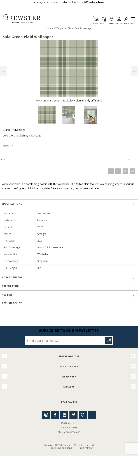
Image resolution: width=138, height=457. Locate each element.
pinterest (125, 171)
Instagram (46, 415)
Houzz (83, 415)
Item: (6, 145)
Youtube (64, 415)
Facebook (55, 415)
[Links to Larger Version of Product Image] (69, 68)
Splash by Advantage (29, 135)
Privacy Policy (86, 447)
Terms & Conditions (61, 447)
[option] (47, 115)
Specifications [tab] (12, 203)
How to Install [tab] (13, 277)
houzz (132, 171)
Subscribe (108, 340)
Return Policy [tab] (12, 303)
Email (111, 171)
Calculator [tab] (10, 286)
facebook (118, 171)
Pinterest (73, 415)
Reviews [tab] (7, 294)
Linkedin (92, 415)
